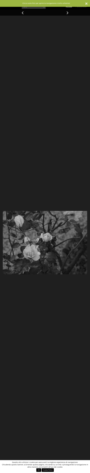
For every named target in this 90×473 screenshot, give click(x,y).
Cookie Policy (47, 470)
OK (39, 470)
